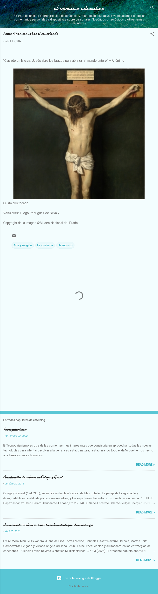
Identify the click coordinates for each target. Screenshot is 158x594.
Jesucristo (65, 245)
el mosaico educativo (79, 8)
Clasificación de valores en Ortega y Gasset (33, 477)
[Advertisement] (79, 375)
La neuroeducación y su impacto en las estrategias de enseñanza (48, 525)
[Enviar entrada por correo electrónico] (14, 237)
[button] (152, 34)
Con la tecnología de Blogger (81, 578)
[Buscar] (152, 8)
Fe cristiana (45, 245)
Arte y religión (22, 245)
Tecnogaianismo (14, 429)
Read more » (145, 464)
